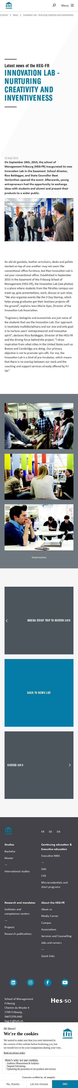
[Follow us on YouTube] (65, 982)
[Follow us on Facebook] (47, 982)
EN (58, 831)
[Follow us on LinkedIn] (13, 982)
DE (50, 831)
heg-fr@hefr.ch (14, 1021)
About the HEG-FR (53, 902)
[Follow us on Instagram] (30, 982)
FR (42, 831)
